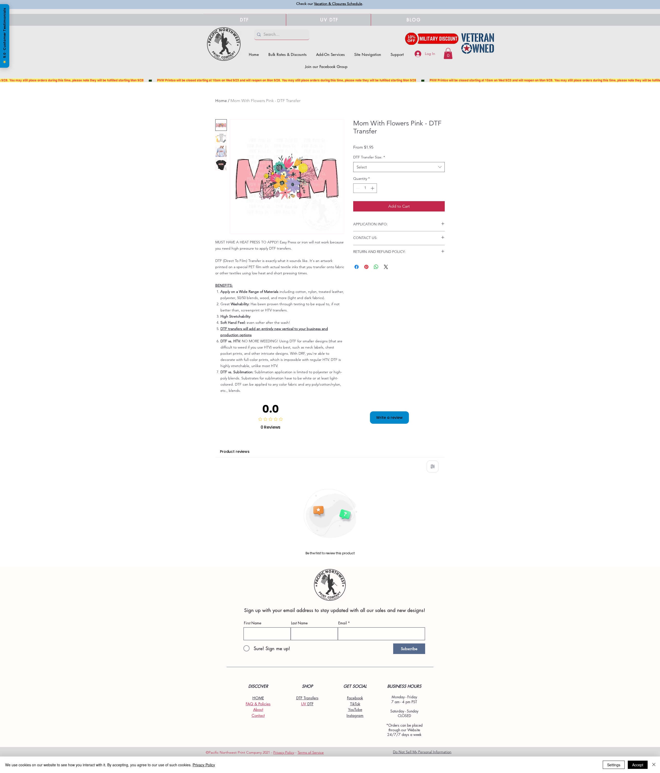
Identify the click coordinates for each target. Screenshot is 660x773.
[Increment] (373, 188)
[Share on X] (386, 267)
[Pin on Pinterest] (366, 267)
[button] (368, 54)
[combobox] (399, 167)
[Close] (654, 765)
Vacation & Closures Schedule (338, 3)
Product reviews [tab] (235, 451)
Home (221, 100)
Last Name (299, 623)
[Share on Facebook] (356, 267)
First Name (252, 623)
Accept (637, 764)
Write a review (389, 417)
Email (342, 623)
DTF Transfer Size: (369, 157)
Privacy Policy (283, 752)
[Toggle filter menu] (433, 466)
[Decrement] (357, 188)
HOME (258, 697)
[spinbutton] (365, 188)
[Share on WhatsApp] (376, 267)
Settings (613, 764)
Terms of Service (311, 752)
